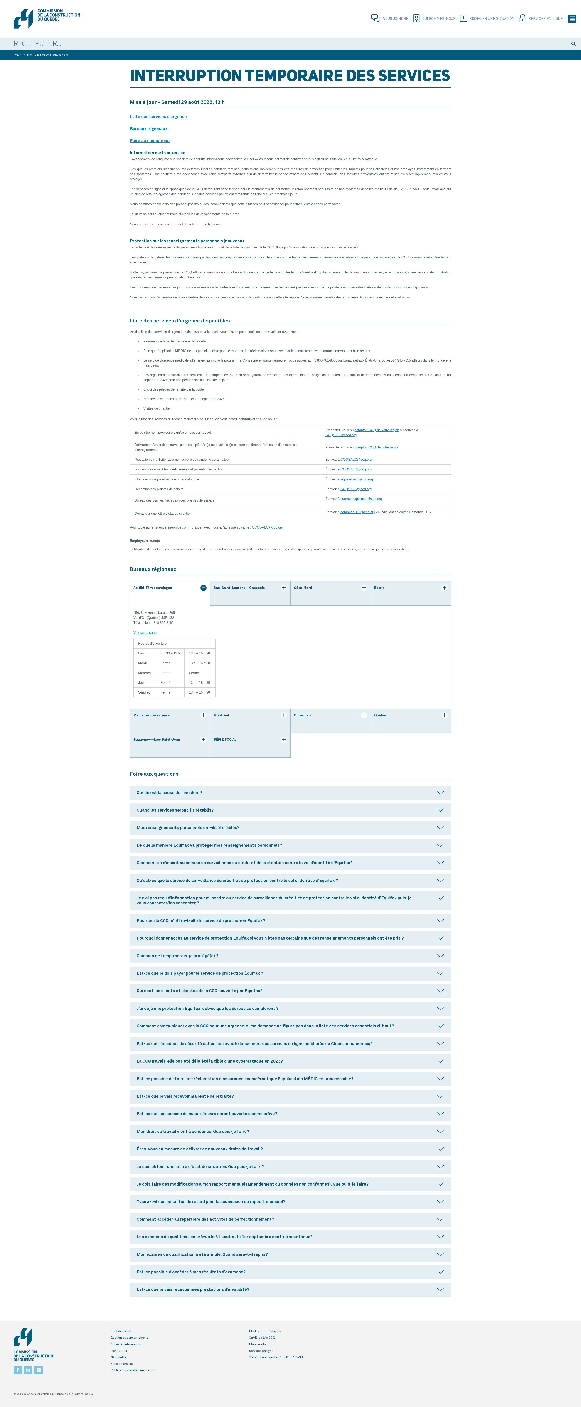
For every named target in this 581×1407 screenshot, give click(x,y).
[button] (574, 44)
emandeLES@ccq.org (358, 512)
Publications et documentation (133, 1370)
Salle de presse (122, 1363)
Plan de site (257, 1344)
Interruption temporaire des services (47, 55)
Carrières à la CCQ (262, 1337)
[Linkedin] (28, 1368)
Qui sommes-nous (438, 18)
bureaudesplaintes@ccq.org (361, 499)
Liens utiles (119, 1351)
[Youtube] (38, 1368)
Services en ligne (546, 18)
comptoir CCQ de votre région (377, 430)
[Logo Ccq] (33, 1345)
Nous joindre (395, 18)
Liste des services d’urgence (158, 117)
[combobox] (283, 44)
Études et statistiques (265, 1331)
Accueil (18, 55)
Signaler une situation (492, 18)
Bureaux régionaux (148, 129)
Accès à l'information (126, 1344)
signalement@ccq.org (356, 479)
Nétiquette (118, 1357)
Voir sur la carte (145, 633)
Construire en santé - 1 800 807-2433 (276, 1357)
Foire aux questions (150, 141)
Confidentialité (121, 1331)
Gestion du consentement (129, 1337)
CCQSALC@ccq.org (341, 435)
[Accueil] (55, 19)
